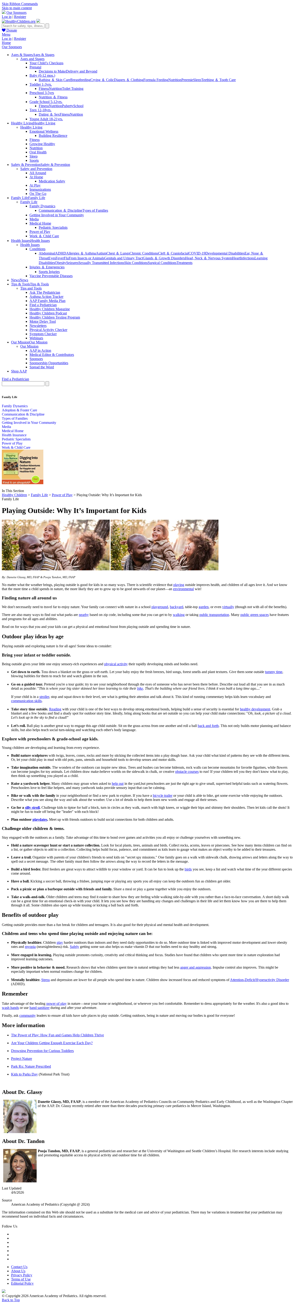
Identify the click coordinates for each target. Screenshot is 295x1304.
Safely (74, 947)
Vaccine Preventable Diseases (51, 276)
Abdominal (47, 253)
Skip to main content (17, 8)
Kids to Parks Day (24, 1074)
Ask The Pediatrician (45, 292)
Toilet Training (72, 89)
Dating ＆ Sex (49, 114)
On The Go (38, 194)
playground (159, 607)
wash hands (10, 1008)
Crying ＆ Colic (102, 80)
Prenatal (35, 67)
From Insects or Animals (86, 258)
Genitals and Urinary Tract (123, 258)
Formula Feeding (155, 80)
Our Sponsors (16, 13)
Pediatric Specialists (53, 227)
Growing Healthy (42, 144)
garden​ (204, 607)
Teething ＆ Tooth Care (218, 80)
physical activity (116, 664)
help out (118, 783)
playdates (39, 819)
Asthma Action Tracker (46, 297)
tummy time (273, 672)
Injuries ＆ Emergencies (47, 267)
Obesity (60, 263)
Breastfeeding (80, 80)
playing (178, 585)
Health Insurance (14, 435)
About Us (18, 1271)
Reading (55, 709)
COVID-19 (197, 253)
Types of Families (95, 210)
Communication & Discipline (23, 414)
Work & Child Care (16, 447)
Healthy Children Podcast (48, 313)
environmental (183, 589)
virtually (228, 607)
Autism (101, 253)
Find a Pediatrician (43, 305)
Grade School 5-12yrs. (46, 102)
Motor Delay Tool (43, 321)
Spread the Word (42, 367)
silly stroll (32, 807)
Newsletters (38, 326)
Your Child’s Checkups (46, 63)
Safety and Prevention (36, 169)
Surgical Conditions (162, 263)
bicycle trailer (162, 795)
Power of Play (40, 232)
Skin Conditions (136, 263)
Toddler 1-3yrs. (41, 84)
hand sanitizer (40, 1008)
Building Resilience (53, 136)
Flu (66, 258)
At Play (35, 185)
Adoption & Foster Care (19, 410)
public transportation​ (214, 615)
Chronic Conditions (144, 253)
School (78, 106)
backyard (176, 607)
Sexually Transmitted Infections (101, 263)
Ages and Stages (32, 59)
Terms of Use (21, 1279)
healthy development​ (255, 709)
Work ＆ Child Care (44, 236)
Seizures (72, 263)
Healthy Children (14, 495)
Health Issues (30, 245)
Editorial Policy (22, 1283)
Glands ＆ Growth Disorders (164, 258)
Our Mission (29, 346)
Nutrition (174, 80)
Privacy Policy (21, 1275)
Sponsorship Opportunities (49, 363)
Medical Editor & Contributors (52, 355)
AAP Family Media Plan (47, 301)
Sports (34, 160)
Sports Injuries (49, 272)
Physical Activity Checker (48, 330)
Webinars (36, 338)
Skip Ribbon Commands (20, 4)
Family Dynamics (42, 206)
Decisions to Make (52, 71)
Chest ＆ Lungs (118, 253)
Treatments (184, 263)
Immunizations (40, 189)
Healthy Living (31, 127)
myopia (30, 947)
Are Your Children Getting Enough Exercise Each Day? (52, 1043)
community (27, 1015)
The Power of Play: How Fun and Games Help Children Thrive (57, 1035)
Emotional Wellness (44, 131)
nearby (84, 615)
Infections (247, 258)
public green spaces (254, 615)
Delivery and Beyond (81, 71)
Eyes (52, 258)
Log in (7, 17)
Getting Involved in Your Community (57, 215)
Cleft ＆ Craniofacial (173, 253)
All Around (38, 173)
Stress (45, 980)
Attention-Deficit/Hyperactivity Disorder (259, 980)
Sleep (197, 80)
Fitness (44, 89)
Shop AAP (19, 371)
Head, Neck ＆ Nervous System (208, 258)
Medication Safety (52, 181)
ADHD (60, 253)
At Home (36, 177)
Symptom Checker (43, 334)
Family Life (28, 202)
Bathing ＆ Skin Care (54, 80)
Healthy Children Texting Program (55, 317)
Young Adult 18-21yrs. (46, 119)
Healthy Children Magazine (50, 309)
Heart (236, 258)
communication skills (26, 701)
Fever (60, 258)
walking (179, 615)
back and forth (208, 726)
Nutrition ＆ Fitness (53, 97)
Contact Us (19, 1267)
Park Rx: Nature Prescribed (31, 1066)
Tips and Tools (31, 288)
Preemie (187, 80)
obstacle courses (187, 772)
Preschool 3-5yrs (42, 93)
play (60, 942)
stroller (44, 697)
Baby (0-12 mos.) (42, 75)
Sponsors (36, 359)
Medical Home (40, 223)
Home (6, 43)
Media (34, 219)
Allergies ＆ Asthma (81, 253)
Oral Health (38, 152)
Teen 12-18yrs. (40, 110)
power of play (56, 1003)
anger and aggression (195, 967)
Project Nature (21, 1059)
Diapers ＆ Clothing (128, 80)
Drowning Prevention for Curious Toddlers (42, 1051)
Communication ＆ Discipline (60, 210)
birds (188, 869)
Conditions (37, 249)
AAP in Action (40, 350)
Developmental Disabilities (225, 253)
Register (20, 17)
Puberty (67, 106)
